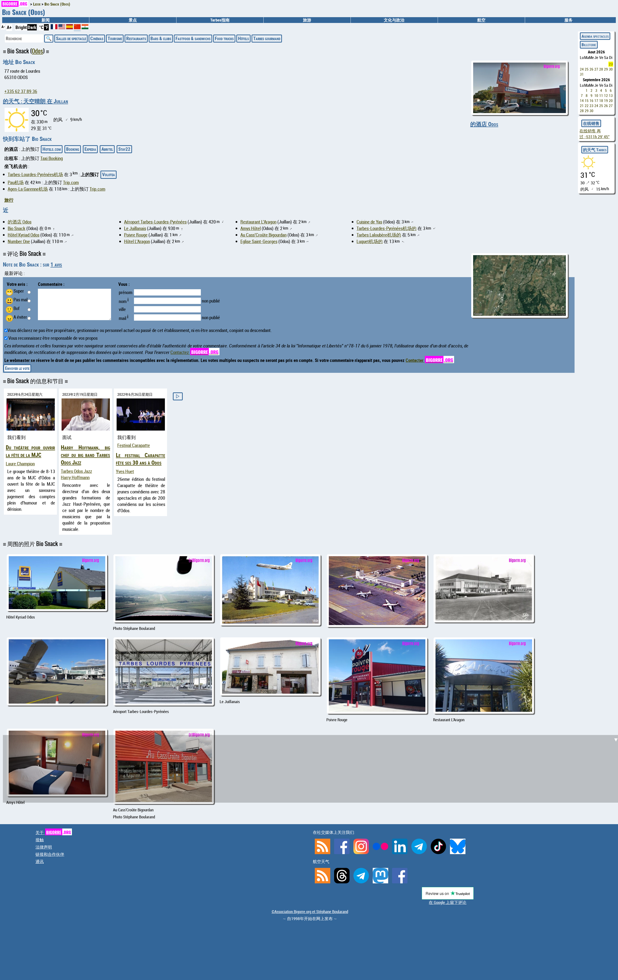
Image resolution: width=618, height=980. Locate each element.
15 (587, 100)
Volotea (108, 174)
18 (601, 100)
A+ (9, 27)
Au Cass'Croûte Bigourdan (263, 235)
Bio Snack (16, 228)
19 (606, 100)
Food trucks (224, 38)
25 (587, 69)
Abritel (107, 149)
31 (582, 74)
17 (596, 100)
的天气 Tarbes (594, 149)
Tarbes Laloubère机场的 (379, 235)
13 (611, 95)
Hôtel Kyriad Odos (23, 235)
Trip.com (71, 182)
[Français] (54, 27)
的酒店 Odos (484, 124)
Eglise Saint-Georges (258, 241)
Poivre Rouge (135, 235)
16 (591, 100)
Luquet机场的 (370, 241)
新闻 (46, 20)
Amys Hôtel (250, 228)
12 (606, 95)
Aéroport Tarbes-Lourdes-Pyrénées (155, 222)
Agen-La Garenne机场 (28, 189)
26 (591, 69)
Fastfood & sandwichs (193, 38)
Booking (72, 149)
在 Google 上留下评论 (447, 902)
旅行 (9, 200)
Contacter (429, 360)
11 (601, 95)
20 (611, 100)
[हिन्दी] (85, 27)
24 (582, 69)
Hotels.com (51, 149)
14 (582, 100)
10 (596, 95)
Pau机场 (16, 182)
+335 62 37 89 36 (20, 91)
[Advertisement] (312, 622)
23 (611, 64)
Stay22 (124, 149)
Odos (37, 51)
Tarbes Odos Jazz (76, 471)
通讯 (39, 861)
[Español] (70, 27)
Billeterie (589, 44)
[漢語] (77, 28)
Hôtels (243, 38)
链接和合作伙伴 (49, 854)
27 (596, 69)
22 (587, 105)
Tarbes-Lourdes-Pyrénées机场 (35, 174)
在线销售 (591, 123)
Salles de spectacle (71, 38)
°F (46, 27)
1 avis (56, 264)
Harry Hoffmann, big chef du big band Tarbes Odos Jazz (85, 455)
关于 (53, 832)
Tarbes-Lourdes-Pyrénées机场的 (386, 228)
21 (582, 105)
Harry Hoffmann (75, 477)
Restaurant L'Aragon (258, 222)
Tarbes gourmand (266, 38)
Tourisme (115, 38)
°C (41, 27)
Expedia (90, 149)
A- (3, 26)
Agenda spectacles (595, 36)
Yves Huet (125, 471)
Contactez (194, 352)
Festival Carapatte (133, 445)
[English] (62, 27)
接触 (39, 840)
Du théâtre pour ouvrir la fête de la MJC (30, 451)
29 (606, 69)
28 (601, 69)
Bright (21, 27)
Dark (32, 27)
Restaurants (136, 38)
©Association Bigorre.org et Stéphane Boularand (310, 911)
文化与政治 (394, 20)
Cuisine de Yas (369, 222)
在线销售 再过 (594, 133)
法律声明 (43, 847)
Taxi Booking (51, 158)
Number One (19, 241)
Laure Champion (20, 464)
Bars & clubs (160, 38)
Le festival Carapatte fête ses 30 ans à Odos (140, 458)
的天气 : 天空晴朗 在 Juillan (35, 101)
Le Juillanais (135, 228)
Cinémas (96, 38)
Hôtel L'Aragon (137, 241)
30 (611, 69)
